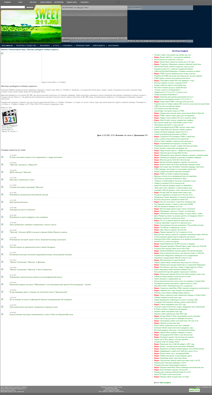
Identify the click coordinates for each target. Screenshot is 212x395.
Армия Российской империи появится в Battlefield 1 (173, 185)
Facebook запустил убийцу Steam (166, 342)
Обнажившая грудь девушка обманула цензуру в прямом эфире (181, 155)
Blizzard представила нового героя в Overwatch (174, 209)
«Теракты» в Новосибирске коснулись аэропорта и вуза (175, 181)
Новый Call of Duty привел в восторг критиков (171, 339)
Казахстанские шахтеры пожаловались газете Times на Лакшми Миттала (41, 314)
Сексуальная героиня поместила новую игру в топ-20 (177, 360)
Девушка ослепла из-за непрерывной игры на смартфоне (175, 176)
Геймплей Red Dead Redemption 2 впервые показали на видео (177, 71)
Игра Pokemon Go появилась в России (168, 60)
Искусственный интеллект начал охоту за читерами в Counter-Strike (179, 281)
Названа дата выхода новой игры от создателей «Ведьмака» (180, 265)
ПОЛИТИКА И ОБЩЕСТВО (26, 46)
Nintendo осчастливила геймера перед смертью (172, 293)
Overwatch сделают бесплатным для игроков (174, 337)
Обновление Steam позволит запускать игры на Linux (174, 67)
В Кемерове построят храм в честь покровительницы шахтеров (38, 240)
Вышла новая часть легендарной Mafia (171, 353)
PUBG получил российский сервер (167, 106)
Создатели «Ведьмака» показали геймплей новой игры (177, 64)
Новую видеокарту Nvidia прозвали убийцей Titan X (173, 269)
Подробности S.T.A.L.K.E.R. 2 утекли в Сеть (170, 92)
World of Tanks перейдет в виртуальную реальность (173, 141)
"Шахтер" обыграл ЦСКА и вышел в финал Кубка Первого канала (38, 232)
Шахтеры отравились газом (22, 180)
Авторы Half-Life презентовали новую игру (173, 192)
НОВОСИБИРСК (99, 46)
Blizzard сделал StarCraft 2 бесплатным (172, 160)
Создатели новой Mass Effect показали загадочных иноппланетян (181, 288)
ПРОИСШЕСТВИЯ (82, 46)
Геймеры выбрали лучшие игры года (167, 297)
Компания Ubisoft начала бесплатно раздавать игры (173, 328)
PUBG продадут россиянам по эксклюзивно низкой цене (175, 169)
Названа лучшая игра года (167, 323)
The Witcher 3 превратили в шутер (170, 227)
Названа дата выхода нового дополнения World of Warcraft (179, 113)
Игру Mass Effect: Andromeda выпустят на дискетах (173, 286)
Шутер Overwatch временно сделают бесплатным (175, 162)
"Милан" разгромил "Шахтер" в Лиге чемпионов (31, 270)
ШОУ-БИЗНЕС (113, 46)
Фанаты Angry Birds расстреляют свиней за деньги (173, 129)
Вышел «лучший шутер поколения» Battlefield (174, 346)
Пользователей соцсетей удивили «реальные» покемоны (175, 272)
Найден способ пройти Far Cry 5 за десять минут (175, 118)
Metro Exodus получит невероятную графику (173, 120)
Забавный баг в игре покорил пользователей (173, 290)
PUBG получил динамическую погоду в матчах (174, 74)
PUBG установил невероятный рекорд (171, 174)
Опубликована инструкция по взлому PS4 (172, 143)
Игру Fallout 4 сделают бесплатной (170, 230)
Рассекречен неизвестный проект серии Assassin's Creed (175, 283)
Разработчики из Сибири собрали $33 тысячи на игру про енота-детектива (181, 104)
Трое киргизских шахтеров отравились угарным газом (34, 307)
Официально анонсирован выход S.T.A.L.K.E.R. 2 (172, 99)
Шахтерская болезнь (19, 202)
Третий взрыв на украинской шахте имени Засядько (32, 247)
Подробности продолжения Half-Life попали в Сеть (173, 258)
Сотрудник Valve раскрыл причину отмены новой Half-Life (175, 302)
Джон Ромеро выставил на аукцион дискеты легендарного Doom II (179, 216)
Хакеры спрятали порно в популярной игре (170, 85)
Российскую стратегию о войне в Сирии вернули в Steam (178, 267)
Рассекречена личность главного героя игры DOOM (173, 204)
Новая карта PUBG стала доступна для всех (174, 101)
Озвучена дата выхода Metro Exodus (171, 153)
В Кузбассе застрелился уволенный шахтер (29, 195)
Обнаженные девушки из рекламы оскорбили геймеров (177, 157)
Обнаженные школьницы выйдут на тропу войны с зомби (178, 213)
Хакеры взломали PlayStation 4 (166, 94)
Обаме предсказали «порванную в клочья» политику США (176, 300)
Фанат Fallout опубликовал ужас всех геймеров (171, 325)
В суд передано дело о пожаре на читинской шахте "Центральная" (39, 292)
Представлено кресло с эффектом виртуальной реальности (179, 150)
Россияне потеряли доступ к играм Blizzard (170, 88)
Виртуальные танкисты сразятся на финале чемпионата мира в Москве (181, 234)
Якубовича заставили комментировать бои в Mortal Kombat (179, 349)
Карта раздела (165, 382)
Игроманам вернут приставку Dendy (170, 358)
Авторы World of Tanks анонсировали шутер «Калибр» (177, 316)
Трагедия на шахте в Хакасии (22, 210)
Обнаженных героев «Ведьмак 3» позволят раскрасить (174, 197)
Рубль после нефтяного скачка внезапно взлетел (159, 41)
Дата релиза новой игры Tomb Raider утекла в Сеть (173, 122)
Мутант (9, 128)
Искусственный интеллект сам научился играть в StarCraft (179, 253)
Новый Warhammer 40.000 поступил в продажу (174, 244)
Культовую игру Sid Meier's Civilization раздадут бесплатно (179, 167)
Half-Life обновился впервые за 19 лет (168, 206)
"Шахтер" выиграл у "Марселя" (23, 165)
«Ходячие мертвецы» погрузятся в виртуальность (173, 223)
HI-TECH (56, 46)
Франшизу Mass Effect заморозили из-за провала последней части (179, 239)
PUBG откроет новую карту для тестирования (174, 115)
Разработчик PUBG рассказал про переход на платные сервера (178, 76)
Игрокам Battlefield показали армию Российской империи (178, 251)
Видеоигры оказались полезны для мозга (169, 218)
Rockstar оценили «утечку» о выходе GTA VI (170, 83)
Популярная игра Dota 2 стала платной (168, 125)
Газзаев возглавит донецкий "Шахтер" (27, 187)
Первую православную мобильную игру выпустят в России (176, 262)
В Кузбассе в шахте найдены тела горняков (29, 217)
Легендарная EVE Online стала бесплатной (173, 335)
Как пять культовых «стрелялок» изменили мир (175, 202)
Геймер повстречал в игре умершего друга (173, 356)
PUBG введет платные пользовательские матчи (172, 78)
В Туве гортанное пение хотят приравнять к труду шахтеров (36, 157)
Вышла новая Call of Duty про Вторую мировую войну (177, 164)
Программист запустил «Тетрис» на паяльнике (174, 211)
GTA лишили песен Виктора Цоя (166, 108)
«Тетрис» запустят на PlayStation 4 (167, 90)
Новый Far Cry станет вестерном (166, 241)
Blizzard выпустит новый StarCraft (169, 260)
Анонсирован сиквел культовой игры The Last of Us (176, 321)
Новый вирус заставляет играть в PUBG (169, 111)
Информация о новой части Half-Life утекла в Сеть (176, 351)
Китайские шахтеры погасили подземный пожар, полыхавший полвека (41, 255)
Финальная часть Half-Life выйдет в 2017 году (174, 344)
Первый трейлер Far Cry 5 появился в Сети (173, 232)
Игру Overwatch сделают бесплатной (171, 370)
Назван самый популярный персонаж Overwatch (172, 171)
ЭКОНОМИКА (45, 46)
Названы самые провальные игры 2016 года (170, 314)
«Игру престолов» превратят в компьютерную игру (173, 188)
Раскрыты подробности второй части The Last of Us (173, 195)
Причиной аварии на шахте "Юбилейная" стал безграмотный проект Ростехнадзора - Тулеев (50, 285)
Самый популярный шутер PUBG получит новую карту (174, 127)
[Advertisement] (74, 141)
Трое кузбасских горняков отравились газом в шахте (33, 225)
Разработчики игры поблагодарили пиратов (170, 365)
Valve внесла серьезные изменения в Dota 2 (170, 178)
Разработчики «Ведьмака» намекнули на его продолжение (176, 255)
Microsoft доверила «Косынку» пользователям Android (174, 330)
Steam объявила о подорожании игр (167, 279)
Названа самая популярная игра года (168, 311)
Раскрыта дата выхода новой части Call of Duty (172, 248)
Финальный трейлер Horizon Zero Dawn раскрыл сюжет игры (179, 274)
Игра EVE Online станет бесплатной (167, 374)
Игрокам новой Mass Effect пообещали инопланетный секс (179, 367)
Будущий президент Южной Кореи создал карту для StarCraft (180, 246)
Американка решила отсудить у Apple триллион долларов (176, 146)
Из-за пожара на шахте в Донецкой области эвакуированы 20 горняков (41, 299)
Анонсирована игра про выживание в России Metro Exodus (179, 225)
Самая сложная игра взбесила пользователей (171, 139)
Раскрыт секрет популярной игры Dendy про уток (172, 55)
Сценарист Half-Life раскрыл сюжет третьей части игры (174, 190)
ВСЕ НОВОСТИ (7, 46)
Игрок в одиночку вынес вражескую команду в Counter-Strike (179, 295)
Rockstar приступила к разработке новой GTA (171, 199)
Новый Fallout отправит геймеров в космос (173, 332)
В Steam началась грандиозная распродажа (170, 309)
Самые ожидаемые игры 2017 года (170, 304)
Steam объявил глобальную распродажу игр (170, 148)
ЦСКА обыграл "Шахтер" (20, 172)
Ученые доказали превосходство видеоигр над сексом (174, 237)
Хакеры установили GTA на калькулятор (169, 183)
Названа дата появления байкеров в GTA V (170, 363)
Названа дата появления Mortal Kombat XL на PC (172, 372)
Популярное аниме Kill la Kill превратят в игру (174, 81)
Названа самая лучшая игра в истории (171, 377)
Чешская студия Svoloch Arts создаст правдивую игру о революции (179, 307)
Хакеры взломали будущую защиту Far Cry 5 (171, 132)
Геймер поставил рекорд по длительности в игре (172, 276)
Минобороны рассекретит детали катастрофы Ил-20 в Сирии (94, 39)
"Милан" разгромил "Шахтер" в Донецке (27, 262)
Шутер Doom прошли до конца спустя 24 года (174, 62)
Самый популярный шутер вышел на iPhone (170, 134)
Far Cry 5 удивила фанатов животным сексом (174, 220)
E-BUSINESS (68, 46)
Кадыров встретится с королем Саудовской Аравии (173, 69)
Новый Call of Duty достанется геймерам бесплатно (173, 318)
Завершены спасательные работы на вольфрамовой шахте (36, 277)
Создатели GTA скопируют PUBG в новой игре (174, 136)
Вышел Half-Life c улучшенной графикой (172, 57)
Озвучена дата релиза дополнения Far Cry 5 (173, 97)
